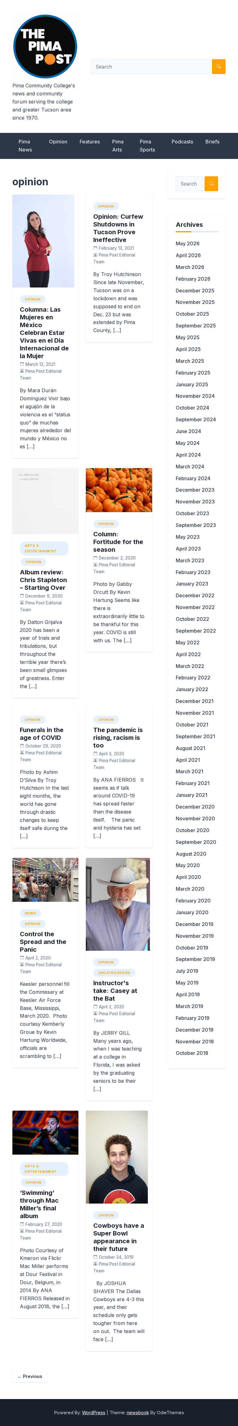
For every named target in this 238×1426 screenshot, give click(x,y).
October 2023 (192, 513)
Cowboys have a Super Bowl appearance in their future (118, 1237)
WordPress (93, 1412)
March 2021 (189, 771)
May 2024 (188, 443)
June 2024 (188, 431)
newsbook (138, 1412)
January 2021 (191, 795)
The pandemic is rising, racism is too (118, 737)
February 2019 (192, 1018)
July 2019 (187, 971)
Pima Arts (118, 145)
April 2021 (188, 760)
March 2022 (190, 666)
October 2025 (192, 314)
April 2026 (188, 255)
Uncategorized (114, 973)
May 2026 (188, 243)
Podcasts (182, 141)
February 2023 (193, 572)
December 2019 (195, 924)
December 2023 (195, 490)
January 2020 (192, 912)
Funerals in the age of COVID (42, 733)
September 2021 (195, 736)
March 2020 (190, 889)
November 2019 (195, 936)
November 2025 (195, 302)
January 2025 (192, 384)
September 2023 (196, 525)
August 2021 (190, 748)
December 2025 (195, 290)
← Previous (29, 1376)
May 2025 (188, 337)
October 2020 (192, 830)
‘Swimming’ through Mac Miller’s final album (39, 1204)
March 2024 (190, 466)
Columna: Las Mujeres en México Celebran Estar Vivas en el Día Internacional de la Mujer (44, 333)
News (30, 913)
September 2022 (196, 631)
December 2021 (195, 701)
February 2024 (193, 478)
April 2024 (188, 455)
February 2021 (192, 783)
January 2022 (192, 689)
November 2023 (195, 501)
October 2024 (192, 408)
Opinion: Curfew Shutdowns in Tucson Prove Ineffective (118, 228)
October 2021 (192, 725)
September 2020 (196, 842)
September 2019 (195, 959)
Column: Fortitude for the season (118, 541)
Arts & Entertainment (41, 548)
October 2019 (192, 948)
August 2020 (191, 854)
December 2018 (195, 1030)
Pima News (25, 145)
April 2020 (188, 877)
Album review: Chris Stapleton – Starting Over (43, 579)
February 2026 (193, 279)
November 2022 (195, 607)
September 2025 (196, 325)
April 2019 (188, 994)
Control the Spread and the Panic (43, 941)
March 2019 (189, 1006)
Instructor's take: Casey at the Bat (115, 990)
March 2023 (190, 560)
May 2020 (188, 865)
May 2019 (187, 983)
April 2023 (188, 549)
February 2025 (193, 373)
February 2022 (193, 677)
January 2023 (192, 584)
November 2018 (195, 1041)
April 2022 (188, 654)
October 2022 (192, 619)
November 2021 (195, 713)
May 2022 (188, 642)
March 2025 (190, 361)
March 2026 (190, 267)
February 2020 (193, 900)
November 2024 (195, 396)
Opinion (58, 141)
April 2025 (188, 349)
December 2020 (195, 807)
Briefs (212, 141)
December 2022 (195, 595)
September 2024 (196, 419)
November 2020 (195, 818)
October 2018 (192, 1053)
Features (90, 141)
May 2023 (188, 537)
